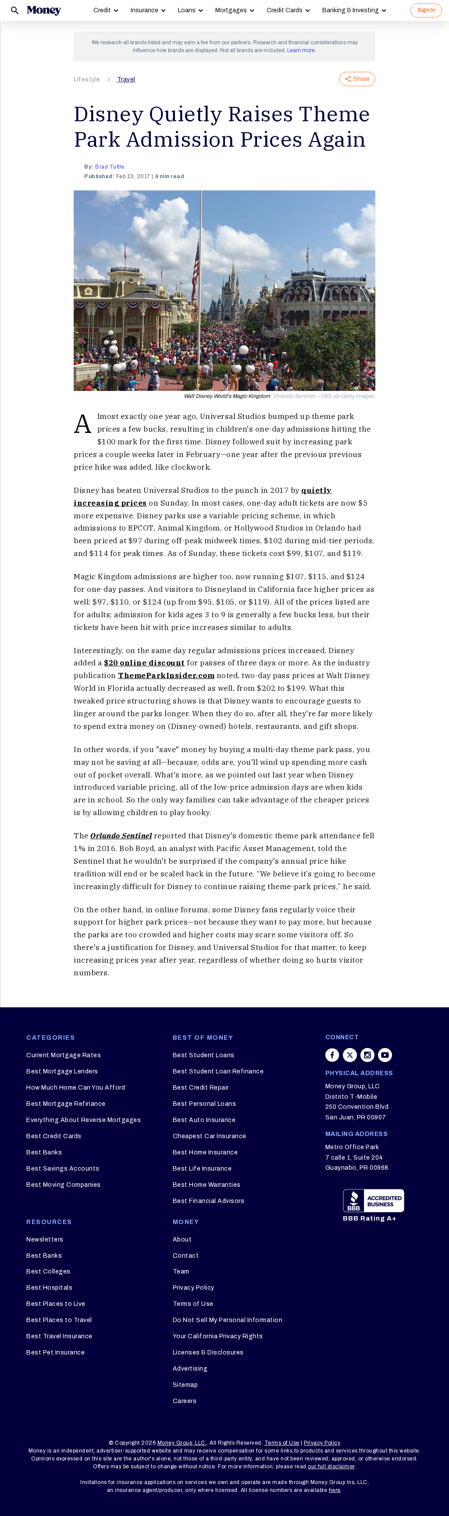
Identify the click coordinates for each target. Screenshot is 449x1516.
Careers (185, 1401)
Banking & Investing (350, 10)
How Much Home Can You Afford (75, 1087)
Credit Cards (285, 10)
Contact (186, 1255)
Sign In (426, 10)
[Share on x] (350, 1055)
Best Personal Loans (204, 1104)
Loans (187, 10)
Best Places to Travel (59, 1320)
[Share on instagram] (367, 1055)
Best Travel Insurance (59, 1336)
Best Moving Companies (63, 1185)
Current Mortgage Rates (63, 1055)
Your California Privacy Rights (218, 1336)
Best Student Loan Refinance (218, 1071)
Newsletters (45, 1239)
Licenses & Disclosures (208, 1352)
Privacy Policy (193, 1287)
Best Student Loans (204, 1055)
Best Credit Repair (201, 1087)
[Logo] (44, 10)
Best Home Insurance (205, 1152)
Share (361, 79)
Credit (102, 10)
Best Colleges (48, 1271)
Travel (126, 79)
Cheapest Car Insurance (209, 1136)
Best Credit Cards (54, 1136)
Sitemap (185, 1385)
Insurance (144, 10)
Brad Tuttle (110, 167)
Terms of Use (193, 1304)
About (182, 1239)
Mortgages (231, 10)
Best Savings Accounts (63, 1168)
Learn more (301, 50)
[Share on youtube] (385, 1055)
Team (181, 1271)
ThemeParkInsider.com (166, 675)
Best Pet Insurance (55, 1352)
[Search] (15, 10)
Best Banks (44, 1152)
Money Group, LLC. (182, 1443)
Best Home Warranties (207, 1185)
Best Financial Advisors (209, 1201)
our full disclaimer (331, 1466)
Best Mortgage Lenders (62, 1071)
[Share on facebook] (332, 1055)
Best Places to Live (56, 1304)
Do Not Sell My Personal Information (228, 1320)
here (335, 1490)
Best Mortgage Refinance (66, 1104)
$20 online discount (144, 663)
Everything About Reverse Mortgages (83, 1120)
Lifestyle (87, 79)
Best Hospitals (49, 1287)
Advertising (190, 1368)
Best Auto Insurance (204, 1120)
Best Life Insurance (202, 1168)
